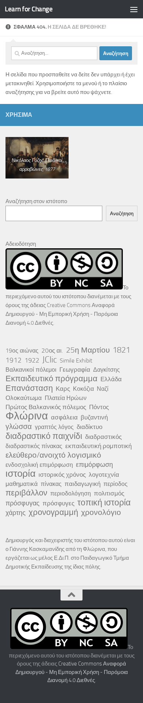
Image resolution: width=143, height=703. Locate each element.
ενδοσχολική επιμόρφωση (39, 464)
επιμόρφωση (94, 465)
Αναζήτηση (121, 213)
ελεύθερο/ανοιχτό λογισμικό (53, 455)
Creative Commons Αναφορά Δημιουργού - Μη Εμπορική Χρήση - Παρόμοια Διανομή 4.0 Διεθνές (62, 314)
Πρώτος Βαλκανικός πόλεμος (46, 407)
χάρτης (16, 513)
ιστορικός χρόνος (62, 474)
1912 (14, 360)
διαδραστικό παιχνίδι (44, 436)
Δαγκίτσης (106, 369)
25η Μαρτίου (88, 350)
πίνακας (51, 483)
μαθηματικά (22, 483)
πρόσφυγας (23, 503)
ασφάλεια (64, 417)
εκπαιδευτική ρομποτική (98, 446)
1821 (121, 350)
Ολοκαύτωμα (24, 397)
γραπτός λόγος (54, 426)
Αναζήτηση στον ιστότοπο (36, 201)
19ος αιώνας (22, 350)
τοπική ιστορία (104, 502)
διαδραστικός (103, 436)
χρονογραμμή (53, 512)
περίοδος (115, 483)
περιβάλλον (26, 493)
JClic (49, 359)
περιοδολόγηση (70, 493)
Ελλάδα (111, 379)
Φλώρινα (27, 416)
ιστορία (21, 473)
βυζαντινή (94, 417)
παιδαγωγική (82, 483)
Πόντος (99, 407)
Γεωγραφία (74, 369)
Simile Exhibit (76, 360)
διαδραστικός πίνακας (34, 446)
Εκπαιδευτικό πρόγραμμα (52, 378)
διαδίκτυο (89, 426)
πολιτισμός (109, 493)
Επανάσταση (29, 388)
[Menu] (134, 9)
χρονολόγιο (101, 512)
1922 (32, 360)
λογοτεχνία (104, 474)
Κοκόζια (83, 388)
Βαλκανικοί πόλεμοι (31, 369)
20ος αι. (52, 350)
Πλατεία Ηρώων (66, 397)
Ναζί (103, 388)
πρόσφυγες (58, 503)
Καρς (63, 388)
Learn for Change (28, 9)
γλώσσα (19, 426)
